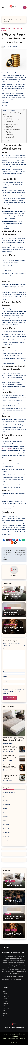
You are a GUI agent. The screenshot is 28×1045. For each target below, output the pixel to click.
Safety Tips (6, 828)
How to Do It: (9, 116)
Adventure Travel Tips (9, 792)
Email (5, 676)
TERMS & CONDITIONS (9, 1039)
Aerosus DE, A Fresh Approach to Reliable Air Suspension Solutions (10, 748)
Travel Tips (6, 836)
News (3, 30)
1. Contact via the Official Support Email (13, 113)
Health (4, 812)
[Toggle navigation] (2, 7)
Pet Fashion (6, 824)
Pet (4, 1006)
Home (4, 991)
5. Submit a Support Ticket (13, 136)
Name (5, 671)
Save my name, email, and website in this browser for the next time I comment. (13, 691)
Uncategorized (7, 844)
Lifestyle (18, 28)
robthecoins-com (6, 448)
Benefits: (10, 118)
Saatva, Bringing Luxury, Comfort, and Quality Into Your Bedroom (12, 596)
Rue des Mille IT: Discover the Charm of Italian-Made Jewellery (13, 629)
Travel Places (6, 832)
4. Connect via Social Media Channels (13, 130)
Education (6, 800)
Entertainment (10, 28)
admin (7, 46)
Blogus (22, 1034)
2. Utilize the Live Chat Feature (14, 119)
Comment (6, 649)
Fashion (7, 624)
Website (5, 682)
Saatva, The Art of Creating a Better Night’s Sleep (10, 757)
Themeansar (13, 1036)
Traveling (5, 840)
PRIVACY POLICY (21, 1039)
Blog (3, 28)
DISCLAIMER (14, 1042)
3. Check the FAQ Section (12, 124)
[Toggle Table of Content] (23, 110)
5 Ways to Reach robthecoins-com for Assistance (13, 38)
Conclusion (7, 141)
